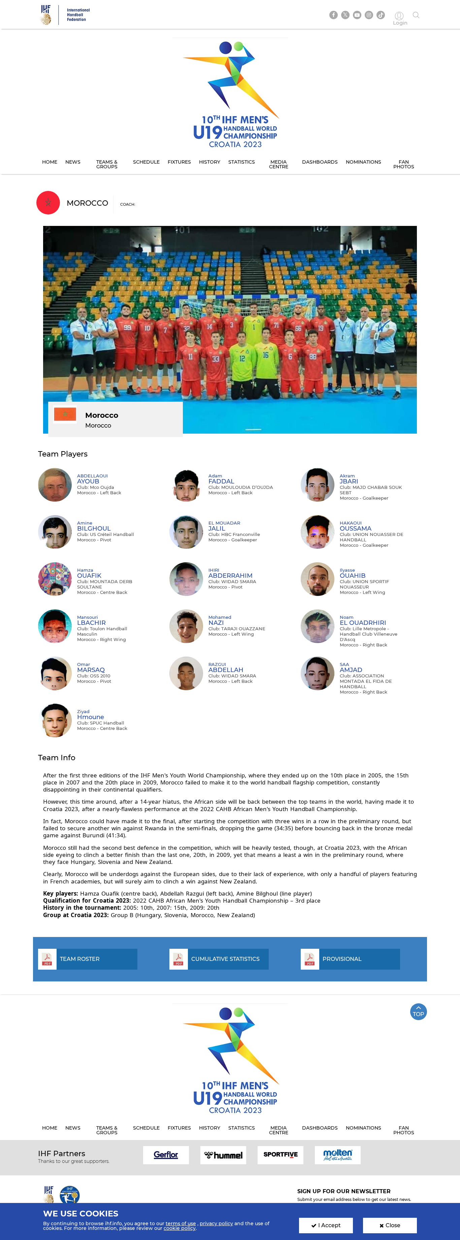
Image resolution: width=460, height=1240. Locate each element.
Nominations (363, 162)
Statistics (241, 162)
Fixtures (179, 162)
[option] (166, 1154)
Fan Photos (403, 164)
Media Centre (278, 164)
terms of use (181, 1223)
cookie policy (180, 1228)
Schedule (146, 162)
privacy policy (216, 1223)
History (209, 162)
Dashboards (320, 162)
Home (49, 162)
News (72, 162)
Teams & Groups (107, 164)
